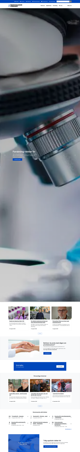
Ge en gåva (60, 366)
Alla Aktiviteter (68, 429)
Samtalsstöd (47, 353)
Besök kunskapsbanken (18, 158)
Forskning (55, 5)
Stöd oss (43, 5)
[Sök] (70, 1)
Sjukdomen (48, 5)
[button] (6, 155)
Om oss (60, 5)
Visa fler (40, 333)
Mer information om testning (50, 446)
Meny (69, 5)
